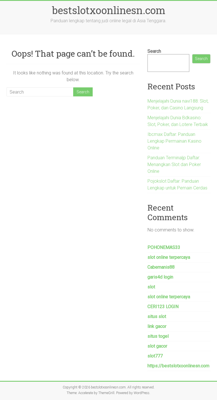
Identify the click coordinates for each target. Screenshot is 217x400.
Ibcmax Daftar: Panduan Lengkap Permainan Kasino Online (174, 141)
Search (154, 51)
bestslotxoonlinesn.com (108, 10)
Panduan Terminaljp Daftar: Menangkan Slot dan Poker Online (174, 164)
